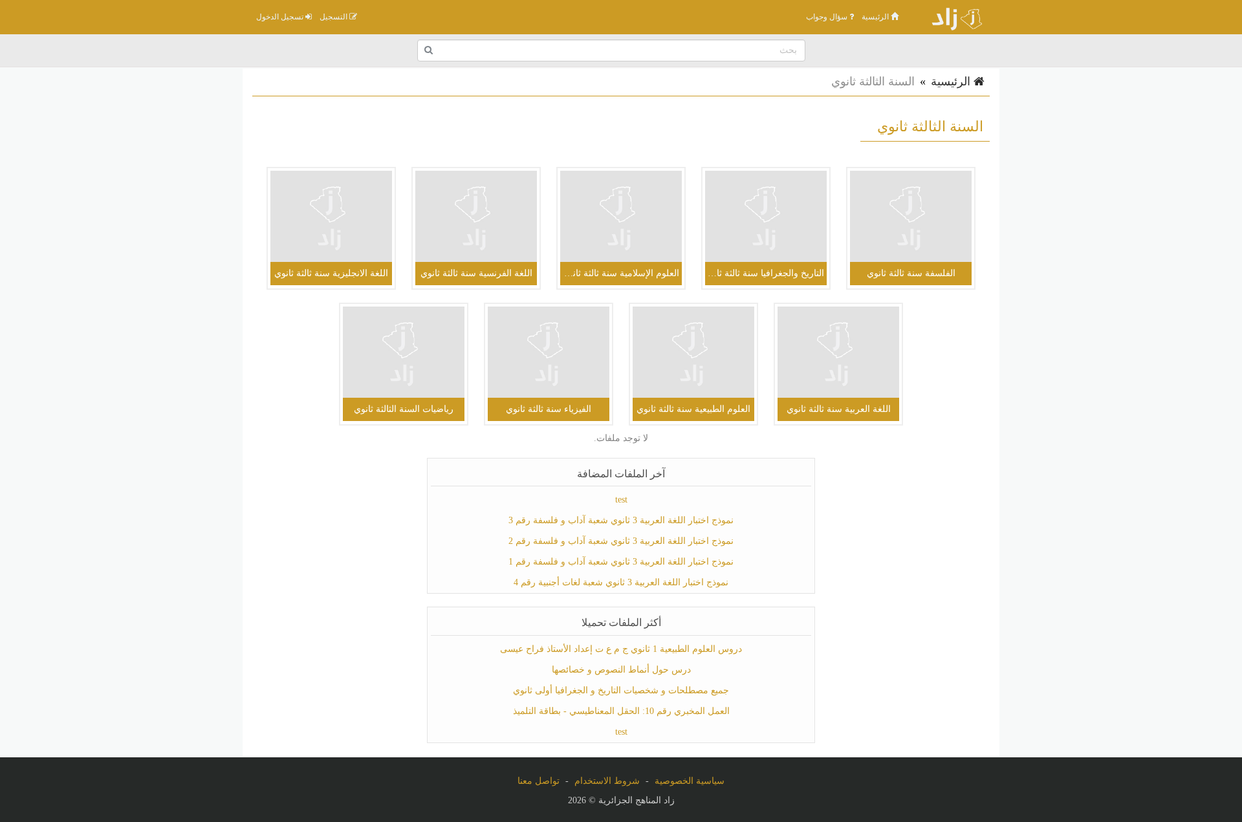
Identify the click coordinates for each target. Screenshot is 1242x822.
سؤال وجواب (827, 16)
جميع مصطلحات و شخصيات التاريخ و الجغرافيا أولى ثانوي (621, 690)
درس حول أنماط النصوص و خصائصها (621, 670)
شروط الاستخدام (607, 781)
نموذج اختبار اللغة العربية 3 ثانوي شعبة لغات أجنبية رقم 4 (621, 582)
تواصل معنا (539, 781)
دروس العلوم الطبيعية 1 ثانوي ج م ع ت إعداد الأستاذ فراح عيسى (621, 649)
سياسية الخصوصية (689, 781)
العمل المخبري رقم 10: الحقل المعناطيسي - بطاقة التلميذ (621, 711)
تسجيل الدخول (280, 16)
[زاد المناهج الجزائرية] (950, 17)
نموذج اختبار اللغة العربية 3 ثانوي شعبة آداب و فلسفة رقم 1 (621, 562)
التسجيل (334, 16)
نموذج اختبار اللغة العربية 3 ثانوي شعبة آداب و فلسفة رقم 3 (621, 520)
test (621, 499)
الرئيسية (876, 16)
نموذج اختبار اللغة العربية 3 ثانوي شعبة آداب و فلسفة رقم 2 (621, 541)
